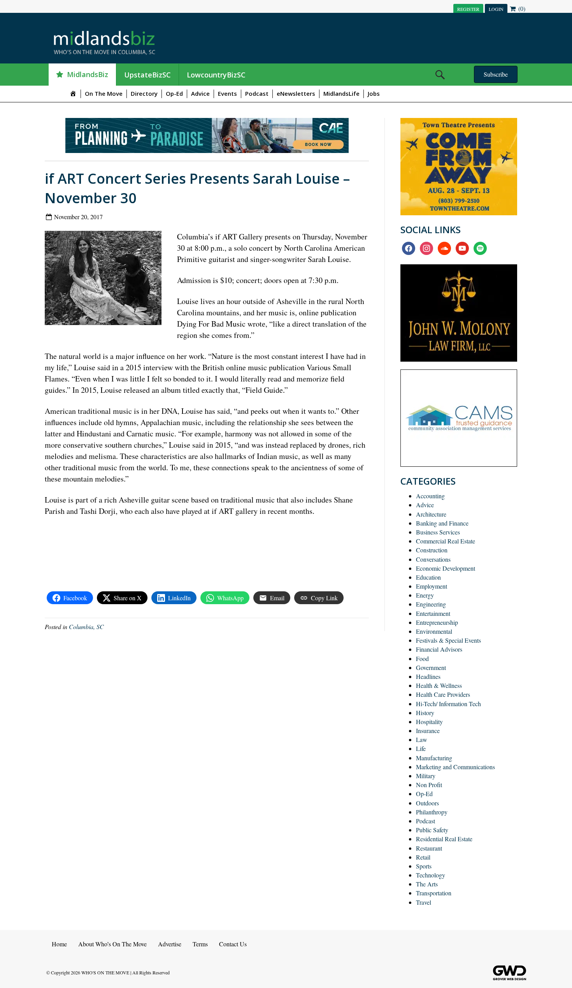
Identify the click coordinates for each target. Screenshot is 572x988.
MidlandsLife (341, 93)
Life (421, 748)
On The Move (104, 93)
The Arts (427, 884)
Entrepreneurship (437, 622)
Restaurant (429, 848)
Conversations (433, 559)
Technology (430, 875)
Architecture (431, 514)
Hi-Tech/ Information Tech (448, 704)
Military (425, 776)
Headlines (428, 676)
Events (227, 93)
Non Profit (429, 785)
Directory (144, 93)
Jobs (374, 93)
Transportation (433, 893)
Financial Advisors (439, 649)
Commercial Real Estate (445, 541)
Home (59, 944)
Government (431, 667)
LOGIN (496, 9)
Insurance (428, 730)
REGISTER (468, 9)
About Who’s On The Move (112, 944)
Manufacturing (434, 758)
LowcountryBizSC (216, 74)
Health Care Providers (443, 694)
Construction (431, 550)
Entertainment (433, 613)
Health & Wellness (439, 685)
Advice (200, 93)
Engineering (431, 604)
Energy (425, 595)
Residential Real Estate (444, 839)
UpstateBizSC (147, 74)
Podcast (256, 93)
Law (421, 739)
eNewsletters (296, 93)
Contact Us (233, 944)
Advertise (169, 944)
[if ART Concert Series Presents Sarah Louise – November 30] (106, 280)
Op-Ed (174, 93)
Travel (423, 902)
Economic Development (445, 568)
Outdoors (427, 803)
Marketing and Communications (455, 767)
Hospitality (429, 721)
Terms (200, 944)
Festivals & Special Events (448, 640)
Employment (431, 586)
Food (422, 658)
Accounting (430, 496)
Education (428, 577)
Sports (424, 866)
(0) (521, 8)
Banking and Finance (442, 523)
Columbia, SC (86, 626)
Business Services (438, 532)
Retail (423, 857)
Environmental (434, 631)
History (425, 712)
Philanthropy (431, 812)
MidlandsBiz (87, 74)
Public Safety (432, 830)
